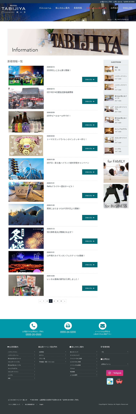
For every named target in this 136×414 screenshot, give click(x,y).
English (41, 404)
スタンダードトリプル (14, 362)
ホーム (110, 19)
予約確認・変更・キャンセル (46, 362)
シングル (118, 149)
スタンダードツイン (13, 371)
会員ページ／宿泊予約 (96, 7)
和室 (116, 67)
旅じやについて (74, 352)
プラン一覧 (42, 358)
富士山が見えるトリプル (14, 365)
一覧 (102, 352)
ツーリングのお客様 (75, 365)
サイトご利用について (14, 404)
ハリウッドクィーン (13, 355)
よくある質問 (73, 375)
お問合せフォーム (106, 364)
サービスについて (74, 355)
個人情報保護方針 (30, 404)
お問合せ (115, 7)
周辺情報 (72, 371)
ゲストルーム (45, 7)
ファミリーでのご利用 (76, 358)
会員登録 (41, 352)
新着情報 (78, 7)
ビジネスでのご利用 (75, 362)
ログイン (41, 355)
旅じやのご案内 (63, 7)
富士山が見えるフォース (14, 358)
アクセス (72, 368)
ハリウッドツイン (121, 76)
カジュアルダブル (121, 129)
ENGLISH (127, 7)
